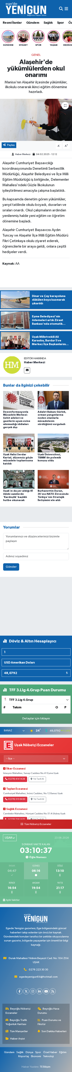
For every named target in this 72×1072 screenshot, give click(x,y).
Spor (60, 22)
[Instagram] (33, 991)
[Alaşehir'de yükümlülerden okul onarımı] (36, 120)
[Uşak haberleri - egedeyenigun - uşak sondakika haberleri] (26, 9)
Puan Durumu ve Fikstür (49, 1022)
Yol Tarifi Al (38, 779)
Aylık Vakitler (13, 900)
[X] (26, 991)
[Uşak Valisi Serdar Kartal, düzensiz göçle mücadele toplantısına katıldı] (19, 442)
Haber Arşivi (17, 1038)
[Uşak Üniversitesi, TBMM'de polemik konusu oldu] (53, 442)
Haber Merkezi (22, 154)
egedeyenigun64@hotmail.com (38, 976)
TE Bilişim (45, 1066)
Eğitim (62, 1052)
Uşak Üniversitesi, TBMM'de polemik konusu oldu (49, 457)
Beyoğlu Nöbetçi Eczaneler (18, 1010)
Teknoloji (48, 1056)
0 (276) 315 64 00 (16, 799)
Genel (36, 55)
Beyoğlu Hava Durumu (48, 1010)
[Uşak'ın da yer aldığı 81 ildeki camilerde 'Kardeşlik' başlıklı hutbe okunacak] (19, 479)
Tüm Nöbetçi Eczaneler (37, 824)
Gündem (32, 22)
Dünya (29, 1052)
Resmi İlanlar (12, 22)
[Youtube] (46, 991)
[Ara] (61, 9)
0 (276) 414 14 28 (16, 779)
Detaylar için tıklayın (36, 718)
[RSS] (53, 991)
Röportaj (23, 1056)
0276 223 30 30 (38, 969)
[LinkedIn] (39, 991)
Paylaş (11, 145)
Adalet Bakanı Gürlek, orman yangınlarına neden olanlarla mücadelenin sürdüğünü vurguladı (52, 418)
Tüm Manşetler (19, 1031)
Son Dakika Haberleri (54, 1031)
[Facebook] (19, 991)
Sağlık (48, 22)
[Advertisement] (36, 608)
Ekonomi (36, 1056)
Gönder (11, 566)
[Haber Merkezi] (12, 364)
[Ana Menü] (66, 9)
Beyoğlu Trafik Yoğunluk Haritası (16, 1022)
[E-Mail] (27, 370)
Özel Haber (50, 1052)
